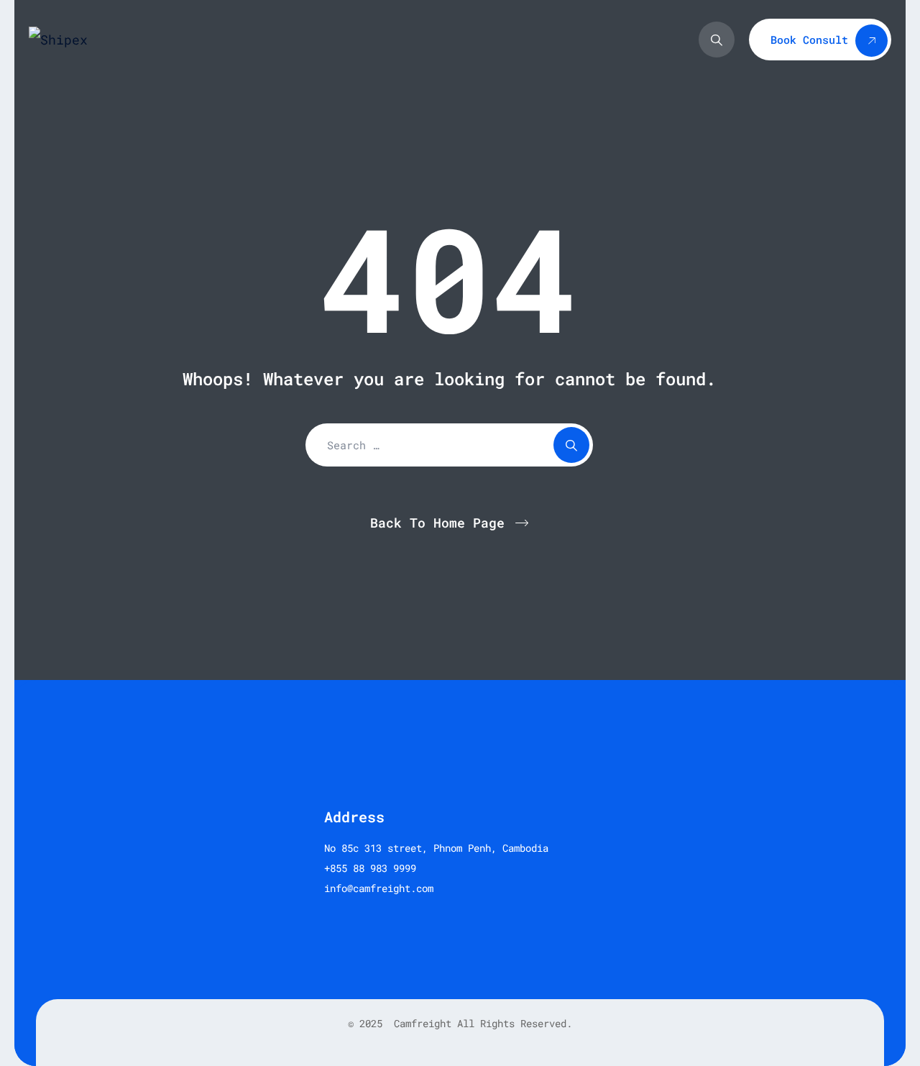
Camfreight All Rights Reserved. (480, 1023)
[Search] (717, 40)
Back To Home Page (437, 522)
